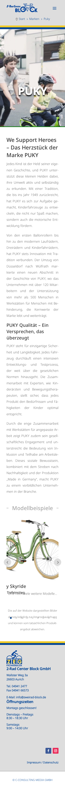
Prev (7, 562)
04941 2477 (19, 686)
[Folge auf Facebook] (48, 751)
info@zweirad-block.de (31, 697)
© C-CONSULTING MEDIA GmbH (32, 780)
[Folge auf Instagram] (55, 751)
